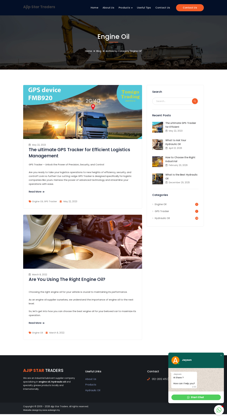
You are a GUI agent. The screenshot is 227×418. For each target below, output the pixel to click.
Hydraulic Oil (162, 218)
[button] (221, 355)
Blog (98, 51)
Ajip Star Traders (39, 6)
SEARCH (195, 101)
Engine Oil (37, 201)
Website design (31, 410)
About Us (90, 379)
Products (90, 384)
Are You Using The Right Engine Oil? (67, 279)
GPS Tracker (50, 201)
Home (88, 51)
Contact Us (190, 7)
